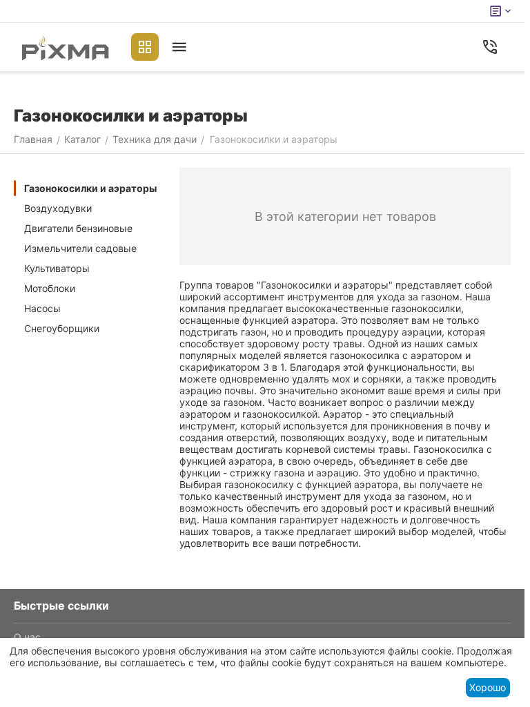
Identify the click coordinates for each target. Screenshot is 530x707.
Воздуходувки (58, 208)
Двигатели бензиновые (78, 228)
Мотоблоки (49, 288)
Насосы (42, 308)
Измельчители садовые (80, 248)
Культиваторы (57, 268)
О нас (27, 637)
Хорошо (487, 687)
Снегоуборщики (61, 328)
